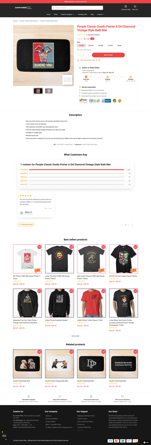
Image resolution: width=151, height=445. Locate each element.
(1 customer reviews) (93, 35)
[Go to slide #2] (49, 91)
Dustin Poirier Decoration (29, 21)
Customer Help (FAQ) (84, 427)
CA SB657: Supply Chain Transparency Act (59, 427)
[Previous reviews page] (122, 225)
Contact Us (80, 424)
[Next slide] (71, 55)
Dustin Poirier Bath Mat (21, 381)
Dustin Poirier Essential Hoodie (56, 320)
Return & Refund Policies (85, 421)
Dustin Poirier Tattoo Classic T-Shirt (90, 320)
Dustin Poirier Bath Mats (49, 21)
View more (76, 336)
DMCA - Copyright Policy (53, 424)
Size (78, 42)
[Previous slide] (16, 55)
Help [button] (147, 442)
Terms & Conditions (52, 419)
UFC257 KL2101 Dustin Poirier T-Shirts (123, 276)
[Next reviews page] (132, 225)
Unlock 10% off (4, 436)
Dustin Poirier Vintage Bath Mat (56, 381)
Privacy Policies (50, 421)
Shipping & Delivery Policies (86, 416)
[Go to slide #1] (38, 91)
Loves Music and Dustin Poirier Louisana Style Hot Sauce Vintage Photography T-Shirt (121, 322)
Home (15, 21)
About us (48, 416)
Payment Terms (82, 419)
